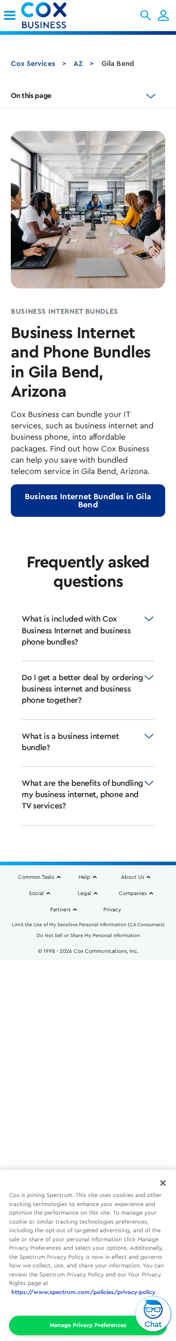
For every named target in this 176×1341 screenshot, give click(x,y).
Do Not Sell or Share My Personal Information (88, 935)
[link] (10, 15)
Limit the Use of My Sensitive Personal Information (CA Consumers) (88, 924)
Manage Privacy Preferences (88, 1325)
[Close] (163, 1183)
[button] (145, 15)
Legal (84, 893)
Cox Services (33, 63)
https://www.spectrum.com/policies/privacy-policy (83, 1292)
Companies (133, 893)
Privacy (112, 909)
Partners (60, 909)
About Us (132, 877)
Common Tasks (36, 877)
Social (36, 893)
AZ (78, 63)
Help (84, 877)
